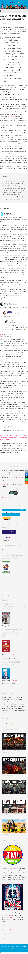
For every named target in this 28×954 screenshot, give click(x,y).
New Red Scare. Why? (8, 815)
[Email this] (26, 471)
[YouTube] (9, 723)
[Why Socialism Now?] (14, 765)
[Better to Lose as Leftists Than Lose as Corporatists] (14, 741)
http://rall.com (6, 179)
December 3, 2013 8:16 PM (10, 336)
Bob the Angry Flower (8, 930)
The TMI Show (13, 868)
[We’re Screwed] (14, 787)
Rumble (6, 875)
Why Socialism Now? (8, 775)
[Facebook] (3, 723)
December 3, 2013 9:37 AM (10, 214)
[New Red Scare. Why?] (14, 806)
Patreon (20, 477)
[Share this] (26, 474)
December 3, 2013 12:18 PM (10, 304)
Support (4, 484)
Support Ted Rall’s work (8, 475)
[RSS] (12, 723)
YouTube (23, 873)
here (13, 550)
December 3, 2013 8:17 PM (13, 428)
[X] (6, 723)
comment (10, 116)
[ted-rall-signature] (7, 2)
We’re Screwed (6, 795)
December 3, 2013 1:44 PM (13, 313)
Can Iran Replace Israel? (9, 834)
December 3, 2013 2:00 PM (15, 322)
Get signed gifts (6, 497)
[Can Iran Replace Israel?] (14, 826)
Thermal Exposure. (17, 949)
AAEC (3, 939)
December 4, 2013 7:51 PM (6, 441)
